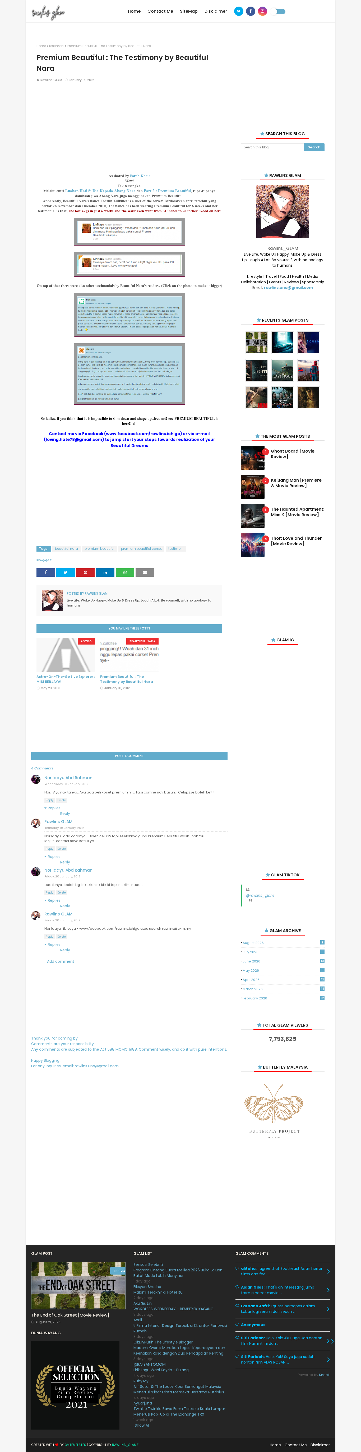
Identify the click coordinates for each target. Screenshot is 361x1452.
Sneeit (324, 1375)
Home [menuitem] (134, 11)
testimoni (56, 46)
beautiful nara (66, 548)
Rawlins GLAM (51, 80)
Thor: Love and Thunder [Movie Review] (296, 541)
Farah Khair (140, 175)
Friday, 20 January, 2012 (62, 876)
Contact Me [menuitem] (160, 11)
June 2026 (283, 961)
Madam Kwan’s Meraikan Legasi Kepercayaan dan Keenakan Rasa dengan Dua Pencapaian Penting (179, 1350)
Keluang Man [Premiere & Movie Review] (296, 483)
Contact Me (296, 1445)
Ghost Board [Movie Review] (292, 454)
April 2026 (283, 979)
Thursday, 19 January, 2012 (64, 828)
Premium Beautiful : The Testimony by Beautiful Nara (126, 679)
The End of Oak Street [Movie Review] (70, 1315)
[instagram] (262, 11)
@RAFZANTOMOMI (149, 1364)
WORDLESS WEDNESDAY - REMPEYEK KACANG (173, 1309)
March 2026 (283, 989)
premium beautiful (99, 548)
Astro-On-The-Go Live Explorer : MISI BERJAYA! (65, 679)
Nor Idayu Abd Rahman (68, 778)
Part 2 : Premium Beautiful (167, 191)
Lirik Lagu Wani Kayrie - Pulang (161, 1370)
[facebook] (250, 11)
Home (41, 46)
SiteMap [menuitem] (189, 11)
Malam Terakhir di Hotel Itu (158, 1292)
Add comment (60, 961)
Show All (142, 1425)
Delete (61, 800)
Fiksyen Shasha (147, 1286)
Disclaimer (320, 1445)
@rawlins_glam (260, 895)
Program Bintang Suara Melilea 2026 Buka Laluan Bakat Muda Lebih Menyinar (178, 1272)
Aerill (137, 1320)
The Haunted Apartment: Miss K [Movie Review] (297, 512)
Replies (54, 808)
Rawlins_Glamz (125, 1444)
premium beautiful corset (141, 548)
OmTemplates (75, 1444)
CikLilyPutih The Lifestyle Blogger (163, 1342)
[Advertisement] (129, 130)
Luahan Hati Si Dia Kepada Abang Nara (100, 191)
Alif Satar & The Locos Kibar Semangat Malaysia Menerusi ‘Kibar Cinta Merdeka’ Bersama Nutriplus (178, 1389)
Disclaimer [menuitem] (216, 11)
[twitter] (238, 11)
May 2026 (283, 970)
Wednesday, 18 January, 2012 (66, 784)
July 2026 (283, 952)
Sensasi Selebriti (148, 1264)
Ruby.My (141, 1381)
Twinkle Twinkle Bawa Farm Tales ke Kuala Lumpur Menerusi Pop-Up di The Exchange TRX (179, 1411)
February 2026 (283, 998)
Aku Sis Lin (142, 1303)
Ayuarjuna (142, 1403)
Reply (49, 800)
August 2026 (283, 942)
